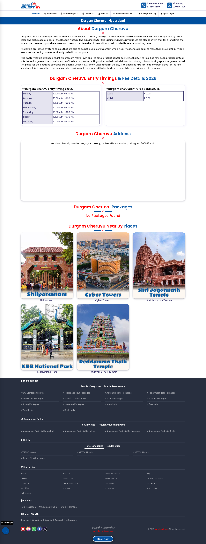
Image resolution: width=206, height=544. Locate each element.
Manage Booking (148, 14)
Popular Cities (88, 424)
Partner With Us (111, 478)
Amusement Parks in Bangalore (79, 431)
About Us (66, 473)
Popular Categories (91, 386)
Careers (24, 478)
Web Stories (26, 493)
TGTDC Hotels (29, 452)
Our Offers (25, 488)
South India (69, 410)
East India (153, 404)
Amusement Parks (124, 14)
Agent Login (168, 14)
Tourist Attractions (112, 473)
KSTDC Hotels (141, 452)
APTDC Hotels (85, 452)
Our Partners (152, 483)
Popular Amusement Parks (111, 424)
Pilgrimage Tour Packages (77, 393)
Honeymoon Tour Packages (161, 393)
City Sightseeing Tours (33, 393)
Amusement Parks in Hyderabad (38, 431)
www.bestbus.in (162, 529)
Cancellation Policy (70, 483)
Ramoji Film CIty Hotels (33, 458)
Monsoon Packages (74, 404)
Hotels (103, 14)
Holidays (66, 488)
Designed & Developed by (103, 527)
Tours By (88, 14)
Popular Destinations (114, 386)
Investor (25, 520)
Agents (48, 520)
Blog (149, 473)
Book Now (103, 539)
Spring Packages (30, 404)
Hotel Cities (109, 488)
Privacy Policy (26, 483)
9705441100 (153, 6)
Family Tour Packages (33, 398)
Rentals (73, 507)
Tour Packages (69, 14)
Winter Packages (114, 398)
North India (111, 404)
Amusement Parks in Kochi (161, 431)
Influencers (71, 520)
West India (27, 410)
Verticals (50, 14)
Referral (59, 520)
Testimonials (68, 478)
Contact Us (109, 483)
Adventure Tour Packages (119, 393)
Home (37, 14)
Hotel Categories (94, 446)
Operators (37, 520)
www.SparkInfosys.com (103, 531)
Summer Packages (157, 398)
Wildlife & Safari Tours (75, 398)
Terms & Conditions (155, 478)
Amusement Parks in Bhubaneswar (123, 431)
